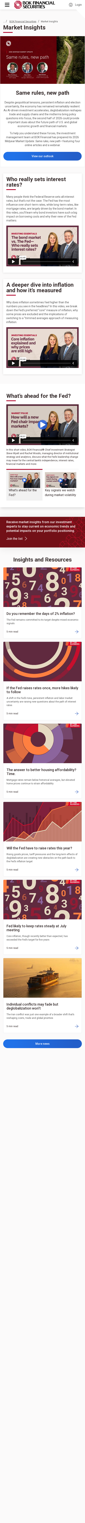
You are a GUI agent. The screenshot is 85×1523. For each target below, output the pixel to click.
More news (42, 1043)
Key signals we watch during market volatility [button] (60, 492)
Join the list (16, 538)
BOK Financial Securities (22, 21)
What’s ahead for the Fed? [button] (23, 492)
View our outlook (42, 156)
